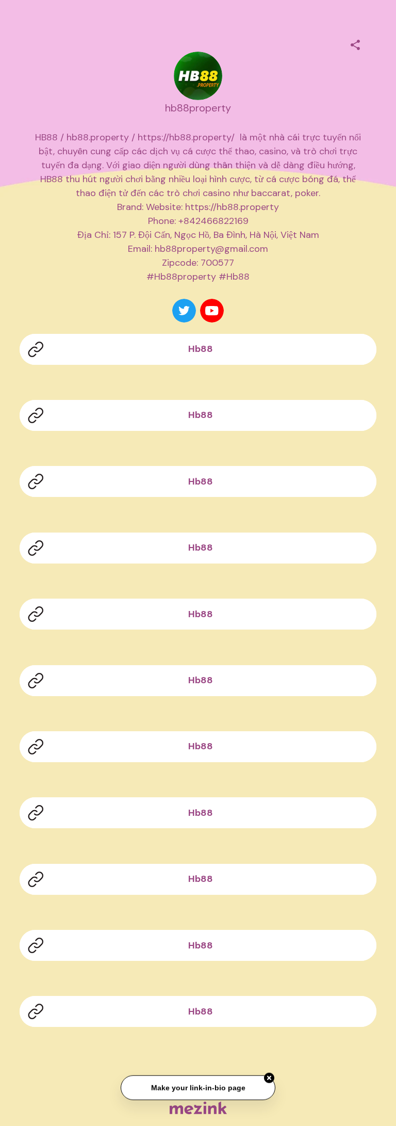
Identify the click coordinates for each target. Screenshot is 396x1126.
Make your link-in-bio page (198, 1088)
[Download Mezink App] (198, 1108)
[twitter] (184, 311)
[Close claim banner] (269, 1078)
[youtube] (212, 311)
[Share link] (355, 43)
